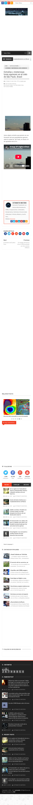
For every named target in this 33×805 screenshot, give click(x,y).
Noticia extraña (14, 65)
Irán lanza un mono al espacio (19, 594)
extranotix (17, 790)
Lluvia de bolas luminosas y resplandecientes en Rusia (18, 500)
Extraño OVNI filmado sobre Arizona (18, 703)
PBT (14, 792)
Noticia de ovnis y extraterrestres (14, 85)
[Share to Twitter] (7, 413)
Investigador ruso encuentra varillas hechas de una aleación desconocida (18, 533)
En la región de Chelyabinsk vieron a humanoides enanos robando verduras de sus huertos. (18, 491)
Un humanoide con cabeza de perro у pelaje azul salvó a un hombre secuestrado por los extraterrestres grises (18, 523)
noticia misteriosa (11, 83)
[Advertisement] (16, 34)
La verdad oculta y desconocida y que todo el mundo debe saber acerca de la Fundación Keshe (19, 695)
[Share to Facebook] (5, 413)
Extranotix (12, 219)
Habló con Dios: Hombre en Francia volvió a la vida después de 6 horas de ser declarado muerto (18, 512)
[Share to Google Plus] (9, 413)
